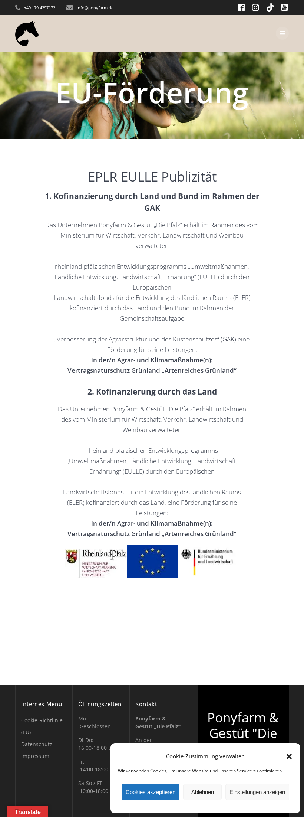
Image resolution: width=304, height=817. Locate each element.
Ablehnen (202, 792)
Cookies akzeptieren (150, 792)
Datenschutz (36, 744)
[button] (289, 756)
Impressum (35, 755)
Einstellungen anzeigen (257, 792)
